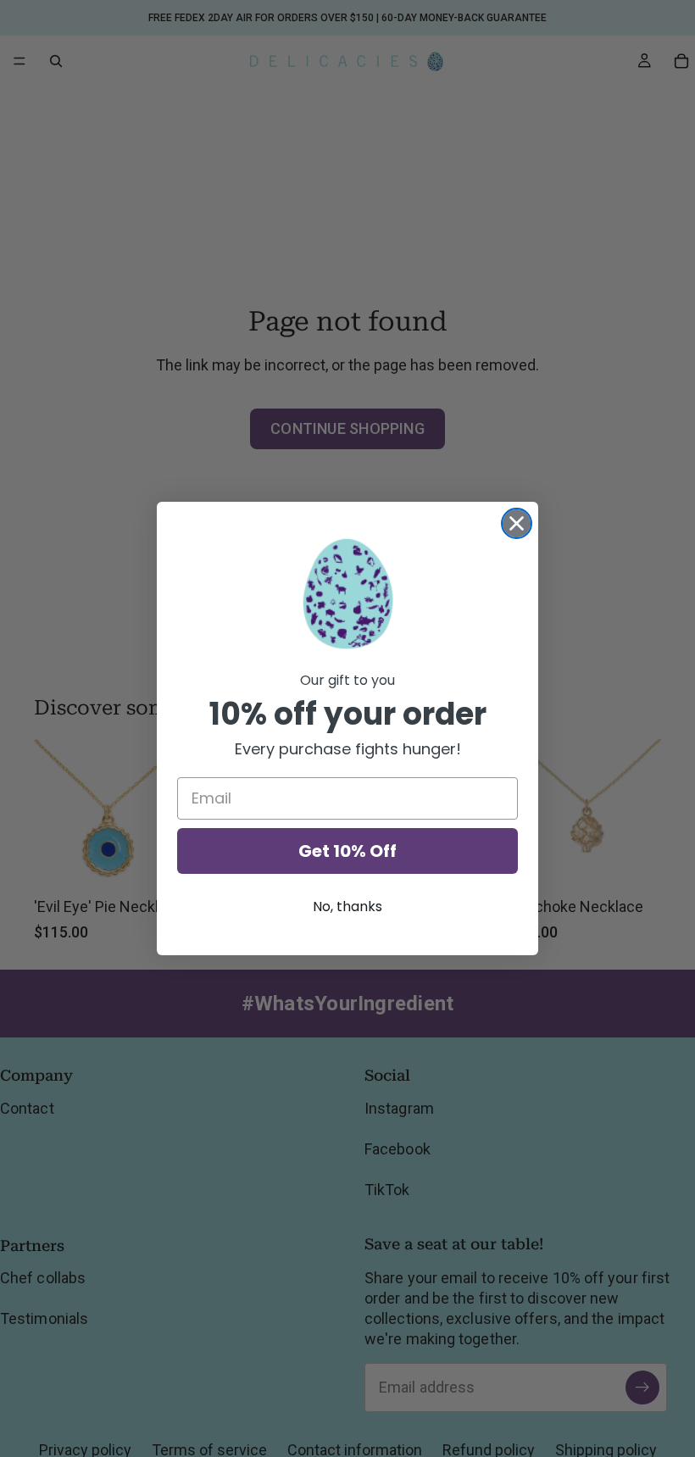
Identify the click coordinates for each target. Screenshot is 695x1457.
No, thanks (347, 906)
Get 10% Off (347, 851)
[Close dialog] (516, 523)
